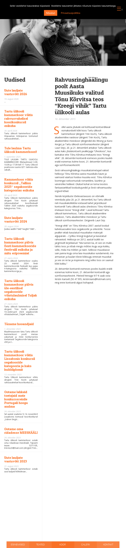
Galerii (85, 545)
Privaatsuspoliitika (70, 13)
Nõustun (50, 13)
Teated (40, 545)
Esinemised (18, 545)
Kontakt (108, 545)
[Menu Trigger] (119, 8)
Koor (62, 545)
